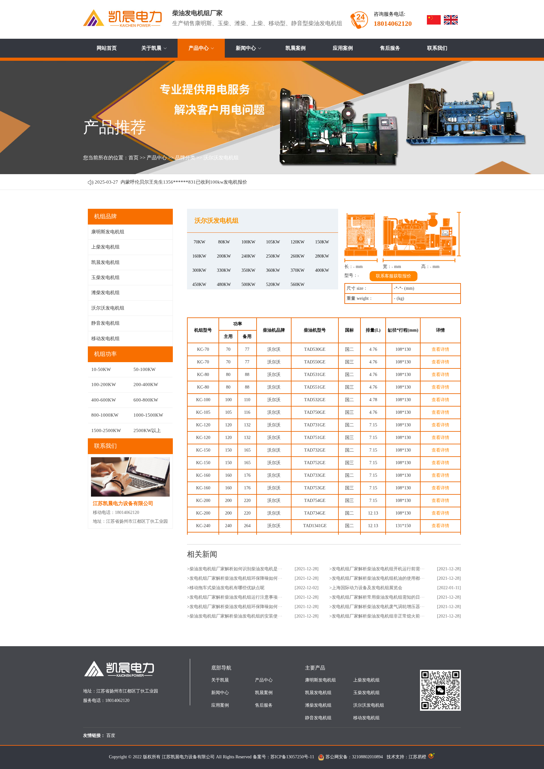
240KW (248, 256)
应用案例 (343, 48)
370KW (297, 270)
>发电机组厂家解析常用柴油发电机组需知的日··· (377, 597)
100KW (248, 242)
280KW (322, 256)
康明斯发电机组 (107, 231)
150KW (322, 242)
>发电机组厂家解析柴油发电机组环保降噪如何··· (234, 578)
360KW (273, 270)
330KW (224, 270)
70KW (199, 242)
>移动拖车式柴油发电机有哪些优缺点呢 (225, 587)
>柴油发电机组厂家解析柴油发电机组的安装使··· (234, 616)
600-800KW (145, 399)
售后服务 (390, 48)
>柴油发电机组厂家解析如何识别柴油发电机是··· (234, 569)
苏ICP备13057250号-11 (292, 757)
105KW (273, 242)
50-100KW (144, 369)
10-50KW (101, 369)
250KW (273, 256)
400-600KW (103, 399)
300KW (199, 270)
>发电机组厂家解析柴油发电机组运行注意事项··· (234, 597)
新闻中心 (246, 48)
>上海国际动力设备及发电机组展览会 (365, 587)
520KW (273, 284)
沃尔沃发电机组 (221, 157)
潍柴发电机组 (105, 292)
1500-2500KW (106, 430)
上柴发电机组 (105, 246)
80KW (224, 242)
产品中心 (199, 48)
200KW (224, 256)
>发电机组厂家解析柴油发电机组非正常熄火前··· (377, 616)
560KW (297, 284)
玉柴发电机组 (105, 277)
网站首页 (107, 48)
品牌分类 (185, 157)
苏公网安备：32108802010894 (355, 757)
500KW (248, 284)
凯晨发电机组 (105, 262)
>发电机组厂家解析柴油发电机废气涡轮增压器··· (377, 606)
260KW (297, 256)
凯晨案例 (296, 48)
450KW (199, 284)
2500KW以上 (147, 430)
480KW (224, 284)
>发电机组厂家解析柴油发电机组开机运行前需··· (377, 569)
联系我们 (437, 48)
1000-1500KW (148, 415)
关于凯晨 (151, 48)
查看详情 (440, 349)
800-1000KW (104, 415)
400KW (322, 270)
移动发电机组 (105, 338)
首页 (133, 157)
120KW (297, 242)
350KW (248, 270)
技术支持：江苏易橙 (407, 757)
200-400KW (145, 384)
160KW (199, 256)
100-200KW (103, 384)
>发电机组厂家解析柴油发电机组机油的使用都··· (377, 578)
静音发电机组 (105, 323)
